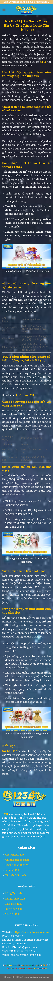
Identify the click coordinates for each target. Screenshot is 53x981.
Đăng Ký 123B (13, 893)
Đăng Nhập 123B (15, 898)
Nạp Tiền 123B (13, 903)
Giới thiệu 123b (14, 854)
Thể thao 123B (25, 395)
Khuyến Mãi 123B (15, 875)
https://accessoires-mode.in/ (31, 932)
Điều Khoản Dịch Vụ (17, 865)
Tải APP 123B (12, 914)
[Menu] (4, 9)
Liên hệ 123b (12, 870)
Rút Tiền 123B (13, 909)
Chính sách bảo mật (17, 859)
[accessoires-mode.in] (26, 9)
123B (43, 61)
